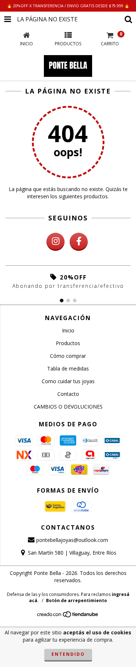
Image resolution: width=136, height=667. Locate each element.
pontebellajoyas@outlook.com (72, 539)
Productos (68, 343)
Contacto (68, 393)
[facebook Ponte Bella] (79, 242)
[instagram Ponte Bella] (55, 242)
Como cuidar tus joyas (68, 381)
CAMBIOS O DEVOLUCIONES (68, 406)
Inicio (68, 330)
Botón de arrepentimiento (76, 600)
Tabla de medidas (68, 368)
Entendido (68, 654)
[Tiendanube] (68, 616)
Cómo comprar (68, 355)
